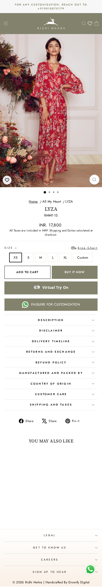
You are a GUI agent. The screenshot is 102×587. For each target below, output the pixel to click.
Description (51, 320)
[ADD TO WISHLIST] (7, 180)
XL (65, 257)
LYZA (69, 201)
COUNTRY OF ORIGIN (51, 384)
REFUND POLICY (51, 362)
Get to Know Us (49, 548)
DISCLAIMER (51, 331)
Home (33, 201)
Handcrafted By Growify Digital (68, 582)
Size (51, 248)
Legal (50, 535)
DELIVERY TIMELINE (51, 341)
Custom (82, 257)
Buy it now (74, 272)
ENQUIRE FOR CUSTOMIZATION (55, 304)
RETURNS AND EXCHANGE (51, 352)
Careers (49, 560)
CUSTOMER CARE (51, 394)
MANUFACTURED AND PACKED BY (51, 373)
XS (16, 257)
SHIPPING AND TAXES (51, 405)
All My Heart (51, 201)
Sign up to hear (50, 572)
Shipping (55, 230)
